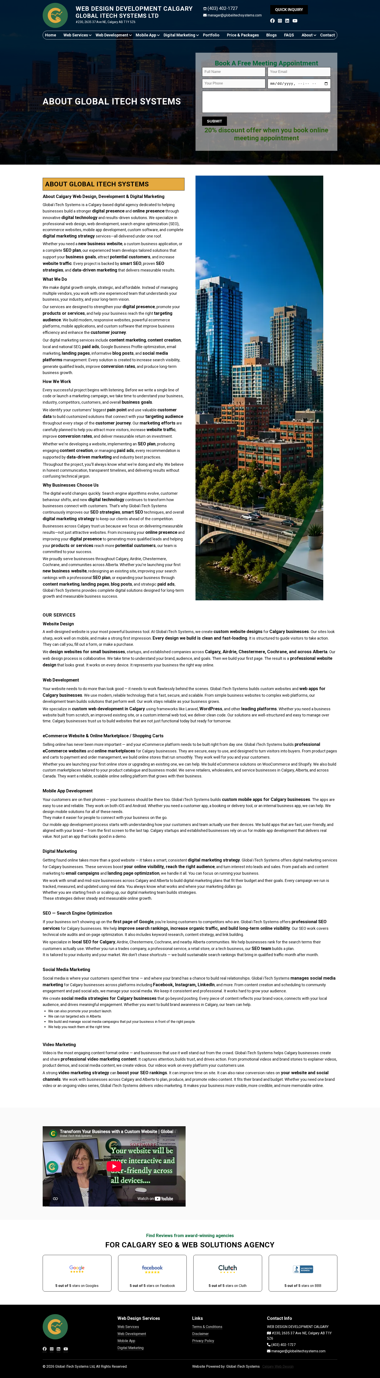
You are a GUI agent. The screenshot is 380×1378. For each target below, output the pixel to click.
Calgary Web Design (278, 1366)
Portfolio (211, 35)
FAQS (289, 35)
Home (50, 35)
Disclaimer (200, 1334)
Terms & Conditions (207, 1327)
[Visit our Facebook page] (272, 21)
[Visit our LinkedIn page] (287, 21)
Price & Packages (243, 35)
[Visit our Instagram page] (280, 21)
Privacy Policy (203, 1341)
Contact (327, 35)
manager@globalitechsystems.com (235, 15)
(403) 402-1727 (223, 8)
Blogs (271, 35)
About (307, 35)
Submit (214, 121)
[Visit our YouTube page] (295, 21)
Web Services (76, 35)
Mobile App (146, 35)
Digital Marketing (179, 35)
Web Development (112, 35)
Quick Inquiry (289, 9)
